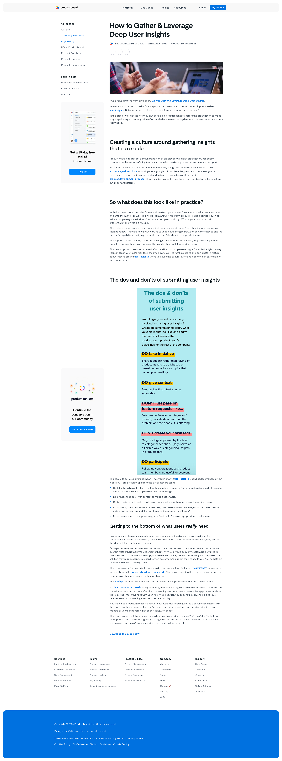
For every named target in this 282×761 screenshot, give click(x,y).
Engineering (67, 41)
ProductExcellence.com (74, 82)
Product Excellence (72, 53)
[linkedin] (225, 734)
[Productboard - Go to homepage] (67, 7)
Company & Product (72, 35)
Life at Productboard (72, 47)
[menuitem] (129, 7)
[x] (214, 734)
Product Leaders (70, 58)
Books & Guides (70, 88)
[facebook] (204, 734)
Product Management (73, 64)
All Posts (65, 29)
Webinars (66, 94)
